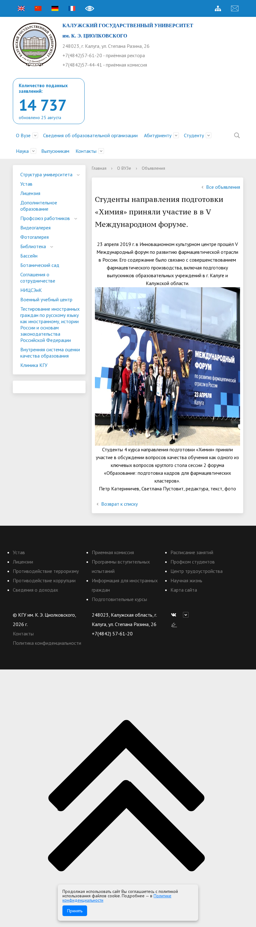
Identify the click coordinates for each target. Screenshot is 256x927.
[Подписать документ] (174, 624)
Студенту (194, 135)
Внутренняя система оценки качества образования (50, 352)
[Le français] (71, 8)
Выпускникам (55, 151)
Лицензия (30, 193)
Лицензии (23, 562)
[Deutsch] (55, 8)
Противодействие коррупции (44, 580)
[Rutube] (187, 614)
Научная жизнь (186, 580)
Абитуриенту (157, 135)
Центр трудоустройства (196, 571)
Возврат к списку (119, 504)
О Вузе (23, 135)
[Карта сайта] (217, 8)
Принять (74, 911)
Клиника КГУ (33, 365)
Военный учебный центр (46, 299)
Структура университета (46, 174)
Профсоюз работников (45, 218)
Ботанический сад (39, 265)
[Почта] (234, 8)
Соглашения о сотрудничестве (37, 277)
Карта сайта (183, 590)
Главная (99, 168)
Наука (22, 151)
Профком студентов (192, 562)
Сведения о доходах (35, 590)
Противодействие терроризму (46, 571)
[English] (21, 8)
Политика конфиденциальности (47, 643)
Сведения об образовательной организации (90, 135)
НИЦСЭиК (31, 290)
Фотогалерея (34, 237)
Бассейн (28, 256)
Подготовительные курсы (119, 599)
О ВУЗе (124, 168)
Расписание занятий (191, 552)
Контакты (86, 151)
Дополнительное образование (38, 205)
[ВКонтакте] (175, 614)
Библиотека (33, 246)
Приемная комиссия (113, 552)
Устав (26, 184)
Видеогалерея (35, 227)
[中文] (38, 8)
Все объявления (223, 187)
